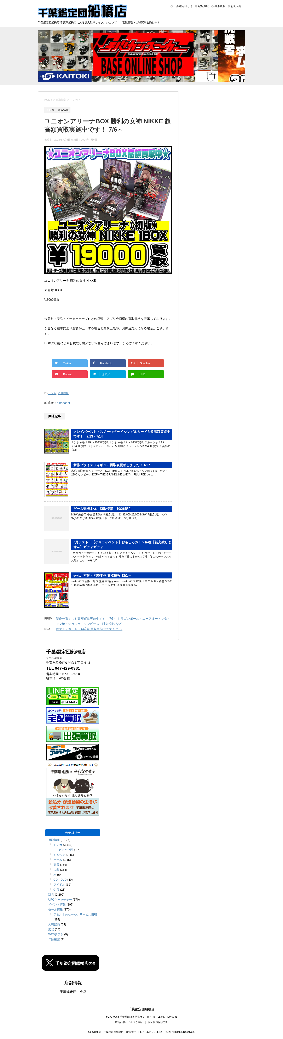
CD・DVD (60, 879)
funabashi (63, 403)
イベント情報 (57, 904)
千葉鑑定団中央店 (73, 992)
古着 (56, 869)
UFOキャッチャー (60, 899)
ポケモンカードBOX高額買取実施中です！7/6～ (89, 629)
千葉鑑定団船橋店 (141, 1009)
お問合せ (236, 6)
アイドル (59, 884)
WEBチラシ (55, 934)
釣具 (56, 889)
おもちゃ (59, 854)
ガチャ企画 (66, 849)
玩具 (51, 894)
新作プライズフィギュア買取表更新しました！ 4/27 (111, 465)
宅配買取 (203, 6)
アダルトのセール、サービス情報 (75, 914)
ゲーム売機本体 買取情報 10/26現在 (102, 508)
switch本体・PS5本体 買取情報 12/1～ (102, 575)
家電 (56, 864)
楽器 (51, 929)
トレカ (52, 393)
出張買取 (219, 6)
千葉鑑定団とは (183, 6)
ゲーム (57, 859)
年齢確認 (54, 939)
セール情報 (55, 909)
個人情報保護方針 (158, 1022)
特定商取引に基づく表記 (129, 1022)
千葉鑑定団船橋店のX (75, 963)
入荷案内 (54, 924)
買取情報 (63, 393)
